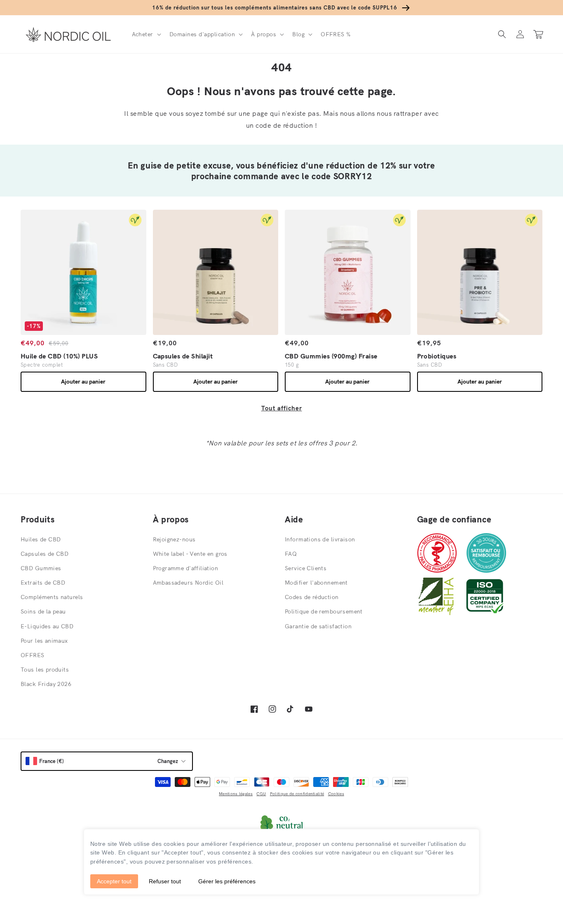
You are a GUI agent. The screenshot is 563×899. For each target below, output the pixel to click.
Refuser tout (165, 881)
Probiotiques (437, 356)
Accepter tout (114, 881)
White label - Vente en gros (190, 553)
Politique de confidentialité (297, 793)
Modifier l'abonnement (316, 582)
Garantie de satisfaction (318, 626)
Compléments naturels (52, 597)
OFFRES (33, 655)
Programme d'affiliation (185, 568)
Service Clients (305, 568)
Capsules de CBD (44, 553)
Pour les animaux (44, 640)
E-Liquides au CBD (47, 626)
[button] (145, 34)
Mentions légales (236, 793)
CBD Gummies (41, 568)
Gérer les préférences (227, 881)
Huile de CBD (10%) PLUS (59, 356)
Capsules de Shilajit (183, 356)
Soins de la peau (43, 611)
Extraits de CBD (43, 582)
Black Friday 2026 (46, 684)
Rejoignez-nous (174, 539)
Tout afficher (281, 408)
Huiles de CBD (41, 539)
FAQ (291, 553)
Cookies (336, 793)
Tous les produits (45, 669)
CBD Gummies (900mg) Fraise (331, 356)
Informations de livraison (320, 539)
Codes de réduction (312, 597)
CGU (261, 793)
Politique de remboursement (324, 611)
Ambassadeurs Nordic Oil (188, 582)
